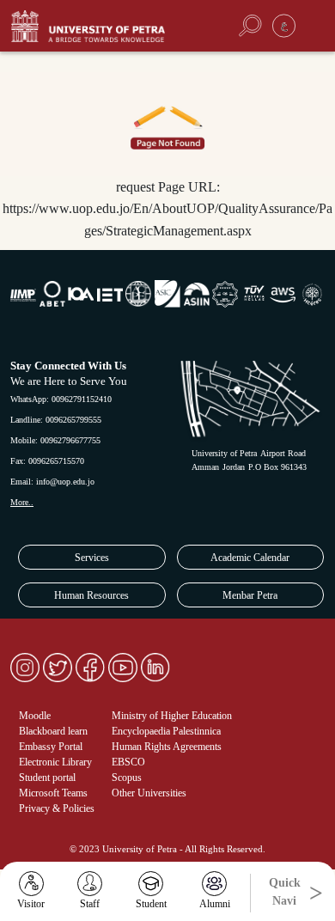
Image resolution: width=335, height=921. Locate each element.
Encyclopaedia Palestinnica (166, 731)
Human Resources (91, 595)
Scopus (127, 778)
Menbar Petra (249, 595)
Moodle (35, 716)
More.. (22, 502)
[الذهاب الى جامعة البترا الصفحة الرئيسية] (106, 26)
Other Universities (149, 793)
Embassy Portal (50, 747)
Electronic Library (55, 762)
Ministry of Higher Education (172, 716)
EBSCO (128, 762)
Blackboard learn (53, 731)
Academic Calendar (249, 558)
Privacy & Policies (56, 808)
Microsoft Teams (53, 793)
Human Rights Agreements (167, 747)
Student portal (47, 778)
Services (92, 558)
